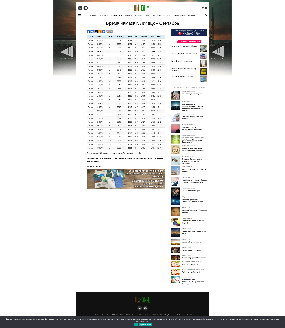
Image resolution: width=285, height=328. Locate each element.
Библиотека (158, 15)
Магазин (191, 15)
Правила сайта (116, 15)
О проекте (104, 15)
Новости (128, 15)
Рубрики (138, 15)
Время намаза (179, 15)
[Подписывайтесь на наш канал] (189, 36)
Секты (148, 15)
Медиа (168, 15)
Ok (136, 325)
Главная (93, 15)
